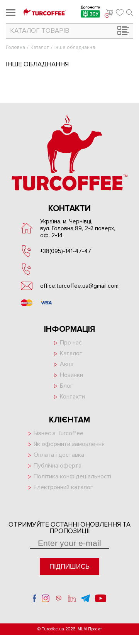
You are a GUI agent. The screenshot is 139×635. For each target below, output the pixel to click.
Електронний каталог (63, 487)
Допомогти (90, 8)
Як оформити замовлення (69, 444)
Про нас (71, 342)
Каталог (40, 47)
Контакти (72, 396)
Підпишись (69, 566)
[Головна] (45, 12)
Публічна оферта (57, 465)
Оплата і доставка (59, 455)
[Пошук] (129, 12)
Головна (15, 47)
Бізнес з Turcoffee (58, 433)
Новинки (71, 375)
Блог (66, 386)
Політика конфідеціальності (72, 476)
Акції (66, 364)
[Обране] (120, 12)
